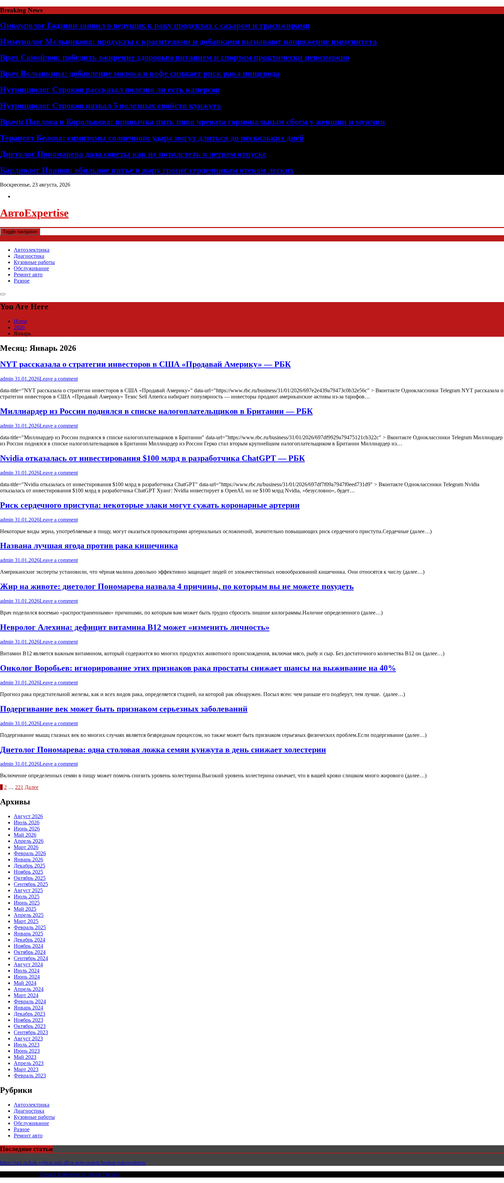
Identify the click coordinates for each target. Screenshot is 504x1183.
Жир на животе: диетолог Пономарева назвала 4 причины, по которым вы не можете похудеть (177, 586)
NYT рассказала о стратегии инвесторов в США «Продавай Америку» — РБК (145, 364)
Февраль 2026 (30, 853)
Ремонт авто (28, 274)
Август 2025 (28, 890)
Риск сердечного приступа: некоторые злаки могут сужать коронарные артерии (150, 505)
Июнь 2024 (27, 977)
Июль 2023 (26, 1045)
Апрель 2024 (29, 989)
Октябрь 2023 (30, 1026)
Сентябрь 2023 (31, 1032)
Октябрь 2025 (30, 878)
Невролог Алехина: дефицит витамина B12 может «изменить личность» (134, 627)
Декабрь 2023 (29, 1014)
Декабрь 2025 (29, 866)
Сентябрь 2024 (31, 958)
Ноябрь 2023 (28, 1020)
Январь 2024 (28, 1008)
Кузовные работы (34, 262)
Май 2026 (25, 835)
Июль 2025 (26, 896)
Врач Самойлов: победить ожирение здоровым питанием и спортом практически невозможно (174, 57)
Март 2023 (26, 1069)
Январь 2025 (28, 933)
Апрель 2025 (29, 915)
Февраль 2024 (30, 1001)
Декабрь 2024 (29, 940)
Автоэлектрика (31, 250)
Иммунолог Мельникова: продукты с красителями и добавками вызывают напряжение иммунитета (188, 41)
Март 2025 (26, 921)
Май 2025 (25, 909)
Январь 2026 (28, 859)
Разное (21, 281)
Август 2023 (28, 1038)
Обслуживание (31, 268)
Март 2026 (26, 847)
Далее (31, 787)
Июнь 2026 (27, 829)
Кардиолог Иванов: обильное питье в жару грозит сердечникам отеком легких (147, 170)
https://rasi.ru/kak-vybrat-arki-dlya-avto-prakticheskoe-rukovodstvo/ (73, 1163)
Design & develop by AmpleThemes (79, 1174)
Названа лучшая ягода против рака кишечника (89, 545)
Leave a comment (58, 379)
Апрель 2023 (29, 1063)
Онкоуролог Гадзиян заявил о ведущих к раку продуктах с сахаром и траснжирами (155, 25)
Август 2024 (28, 964)
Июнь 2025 (27, 903)
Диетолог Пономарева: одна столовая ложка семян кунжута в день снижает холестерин (163, 749)
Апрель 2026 (29, 841)
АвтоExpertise (34, 213)
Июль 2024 (26, 970)
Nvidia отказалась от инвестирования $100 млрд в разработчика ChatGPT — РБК (152, 458)
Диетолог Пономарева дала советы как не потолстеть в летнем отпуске (133, 154)
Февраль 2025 (30, 927)
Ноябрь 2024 (28, 946)
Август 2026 (28, 816)
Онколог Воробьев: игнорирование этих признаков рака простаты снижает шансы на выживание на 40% (198, 668)
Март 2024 (26, 995)
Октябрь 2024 (30, 952)
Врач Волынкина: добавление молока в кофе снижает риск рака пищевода (139, 73)
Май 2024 (25, 983)
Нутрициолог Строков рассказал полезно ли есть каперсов (110, 89)
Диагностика (29, 256)
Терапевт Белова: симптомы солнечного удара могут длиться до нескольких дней (152, 137)
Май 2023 (25, 1057)
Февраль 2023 (30, 1075)
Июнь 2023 (27, 1051)
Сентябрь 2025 (31, 884)
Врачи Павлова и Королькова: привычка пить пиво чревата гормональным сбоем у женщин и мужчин (192, 121)
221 (19, 787)
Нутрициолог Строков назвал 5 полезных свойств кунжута (110, 105)
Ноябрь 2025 (28, 872)
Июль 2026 (26, 822)
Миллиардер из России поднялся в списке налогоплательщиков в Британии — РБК (156, 411)
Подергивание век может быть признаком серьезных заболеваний (124, 708)
